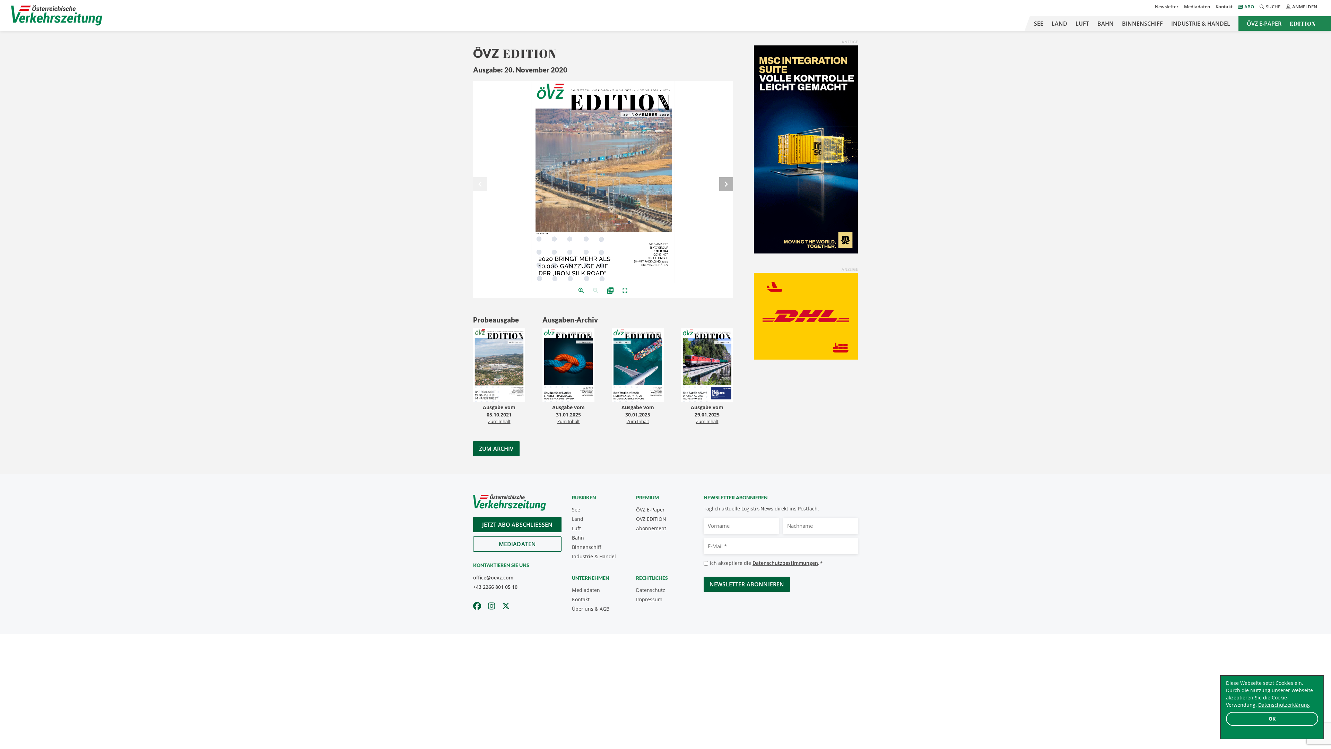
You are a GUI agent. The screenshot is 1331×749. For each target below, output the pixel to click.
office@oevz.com (493, 577)
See (1038, 23)
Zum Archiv (496, 449)
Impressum (649, 599)
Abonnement (651, 528)
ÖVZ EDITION (651, 519)
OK (1272, 718)
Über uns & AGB (590, 608)
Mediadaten (1197, 6)
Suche (1273, 6)
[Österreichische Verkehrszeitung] (56, 15)
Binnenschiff (1142, 23)
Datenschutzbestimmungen (785, 563)
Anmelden (1304, 6)
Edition (1303, 23)
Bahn (1105, 23)
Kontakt (1224, 6)
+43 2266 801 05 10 (495, 587)
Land (1059, 23)
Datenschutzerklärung (1284, 704)
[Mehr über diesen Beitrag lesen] (499, 366)
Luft (1082, 23)
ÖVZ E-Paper (1264, 23)
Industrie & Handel (1200, 23)
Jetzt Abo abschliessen (517, 524)
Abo (1249, 6)
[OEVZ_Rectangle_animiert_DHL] (806, 315)
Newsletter (1166, 6)
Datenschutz (650, 590)
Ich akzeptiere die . (766, 563)
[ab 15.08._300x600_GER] (806, 149)
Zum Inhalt (499, 421)
